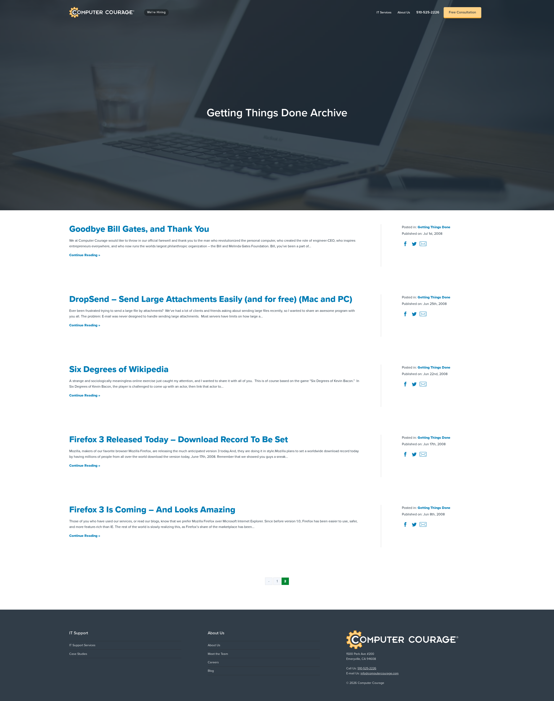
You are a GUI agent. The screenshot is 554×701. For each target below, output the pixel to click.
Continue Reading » (84, 255)
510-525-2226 (427, 12)
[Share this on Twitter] (415, 246)
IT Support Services (82, 645)
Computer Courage (84, 8)
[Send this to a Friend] (423, 246)
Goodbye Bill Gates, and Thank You (139, 229)
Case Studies (78, 654)
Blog (211, 671)
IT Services (386, 12)
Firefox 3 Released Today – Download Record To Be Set (178, 439)
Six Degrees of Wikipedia (119, 369)
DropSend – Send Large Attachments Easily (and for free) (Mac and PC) (210, 299)
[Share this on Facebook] (406, 246)
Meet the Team (218, 654)
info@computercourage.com (380, 673)
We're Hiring (156, 12)
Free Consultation (462, 12)
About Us (405, 12)
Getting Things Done (434, 227)
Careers (213, 662)
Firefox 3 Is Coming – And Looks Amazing (152, 509)
